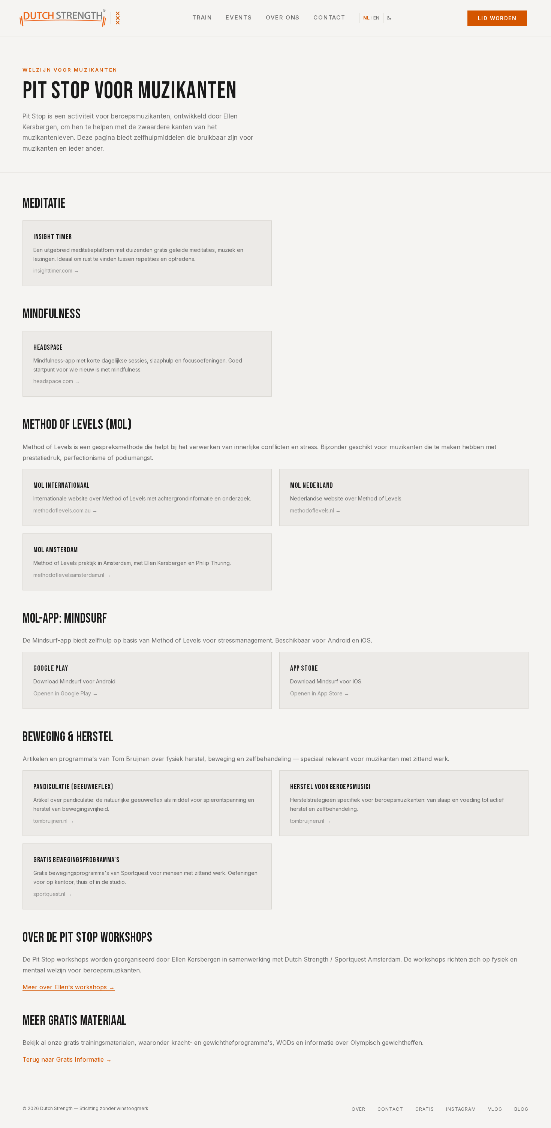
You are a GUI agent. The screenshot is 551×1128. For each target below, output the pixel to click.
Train (202, 17)
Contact (329, 17)
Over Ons (283, 17)
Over (358, 1109)
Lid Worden (497, 18)
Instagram (461, 1109)
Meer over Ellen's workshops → (68, 987)
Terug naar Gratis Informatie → (67, 1059)
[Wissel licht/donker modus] (389, 18)
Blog (521, 1109)
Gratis (424, 1109)
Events (239, 17)
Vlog (495, 1109)
